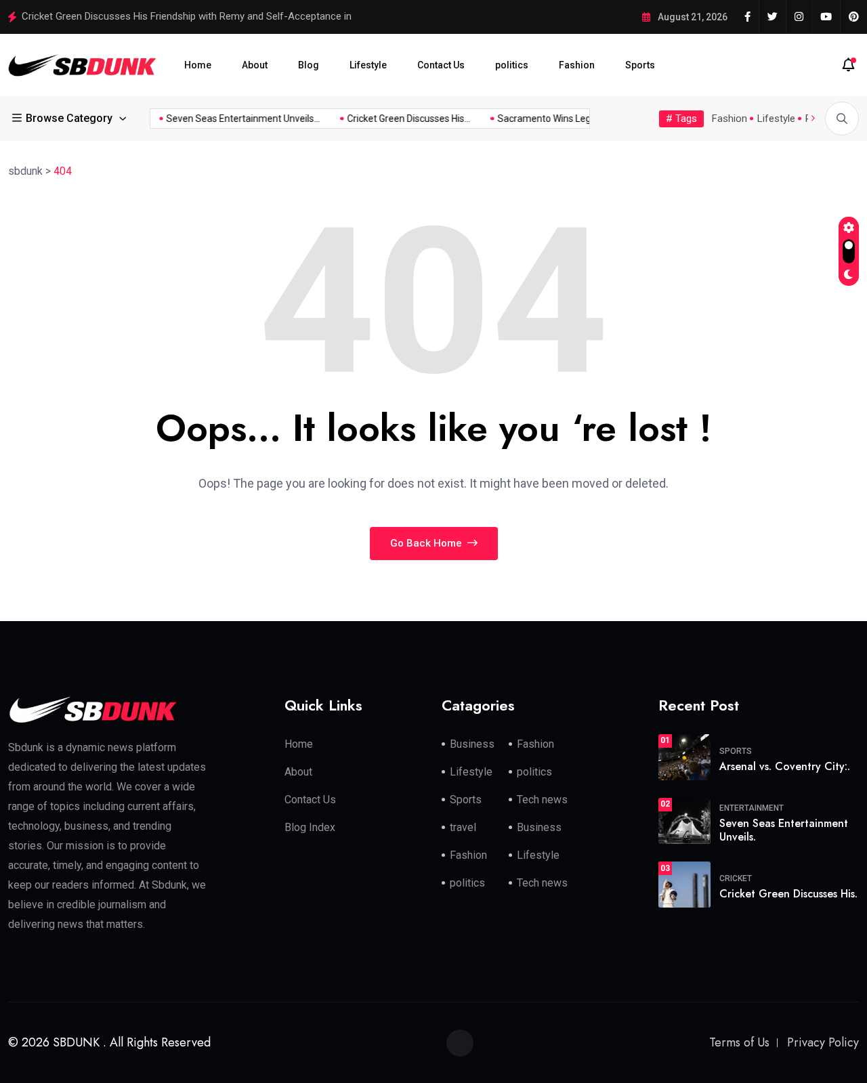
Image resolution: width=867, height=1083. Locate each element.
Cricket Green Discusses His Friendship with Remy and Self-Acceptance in (187, 16)
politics (511, 65)
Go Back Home (427, 543)
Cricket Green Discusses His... (403, 118)
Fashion (577, 65)
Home (197, 65)
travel (463, 827)
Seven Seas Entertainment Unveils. (783, 830)
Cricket (735, 878)
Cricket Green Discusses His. (788, 893)
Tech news (542, 799)
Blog (308, 65)
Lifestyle (368, 65)
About (255, 65)
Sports (640, 65)
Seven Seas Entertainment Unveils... (237, 118)
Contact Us (441, 65)
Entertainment (751, 808)
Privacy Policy (823, 1042)
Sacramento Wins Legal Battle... (559, 118)
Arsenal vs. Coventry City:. (784, 766)
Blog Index (309, 827)
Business (472, 744)
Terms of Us (739, 1042)
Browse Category (69, 118)
